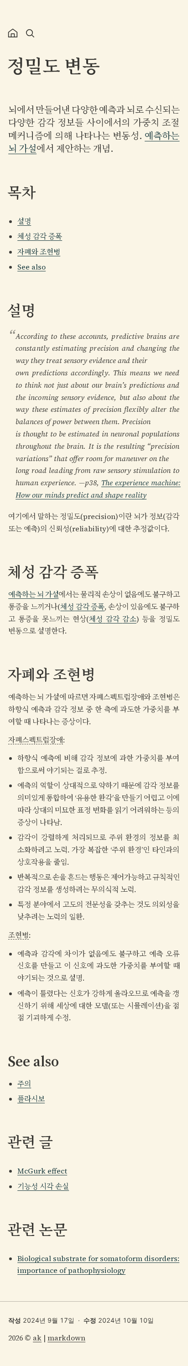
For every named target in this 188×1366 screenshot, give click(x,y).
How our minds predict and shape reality (81, 495)
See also (31, 267)
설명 (24, 221)
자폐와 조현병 (38, 252)
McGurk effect (42, 1171)
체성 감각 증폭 (39, 236)
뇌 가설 (22, 148)
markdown (66, 1338)
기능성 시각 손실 (43, 1186)
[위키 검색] (30, 33)
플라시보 (31, 1099)
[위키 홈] (12, 33)
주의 (24, 1084)
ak (37, 1338)
